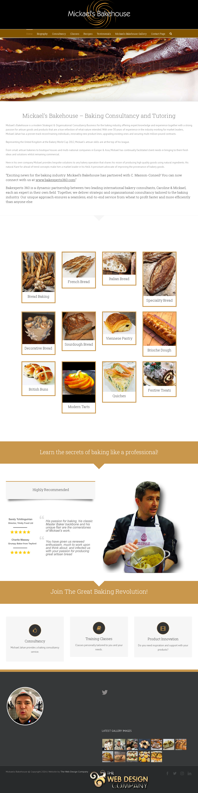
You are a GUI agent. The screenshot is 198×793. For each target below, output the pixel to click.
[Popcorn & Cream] (108, 757)
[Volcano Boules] (120, 757)
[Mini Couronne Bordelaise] (144, 744)
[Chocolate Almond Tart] (156, 757)
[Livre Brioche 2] (120, 744)
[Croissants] (181, 744)
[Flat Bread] (132, 757)
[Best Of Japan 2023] (108, 744)
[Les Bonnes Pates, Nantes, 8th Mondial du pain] (132, 744)
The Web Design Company (74, 771)
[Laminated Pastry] (156, 744)
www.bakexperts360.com (55, 180)
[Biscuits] (144, 757)
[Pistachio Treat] (168, 744)
